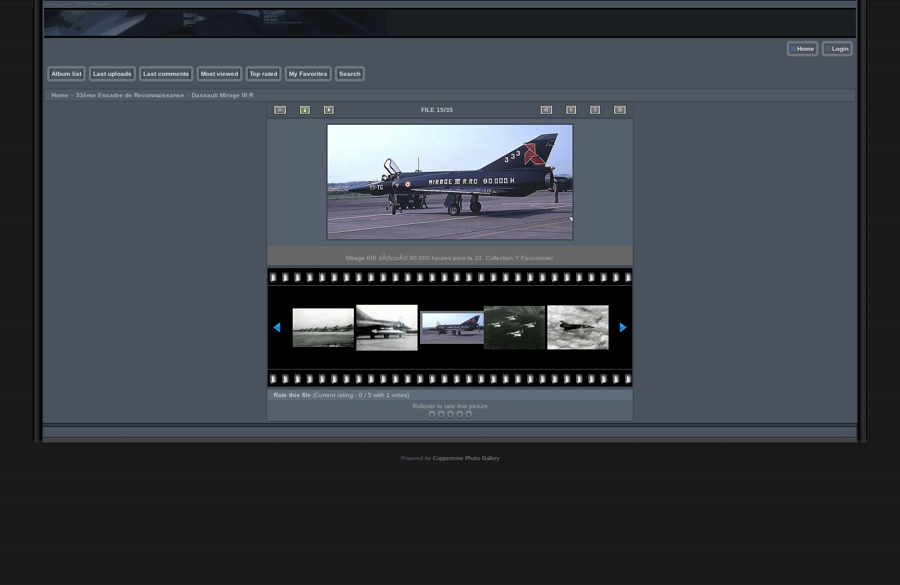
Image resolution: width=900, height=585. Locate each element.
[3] (450, 414)
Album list (66, 73)
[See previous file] (571, 109)
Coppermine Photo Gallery (466, 458)
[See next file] (595, 109)
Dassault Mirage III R (222, 95)
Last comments (166, 73)
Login (840, 48)
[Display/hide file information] (305, 109)
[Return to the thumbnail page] (280, 109)
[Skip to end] (619, 109)
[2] (441, 414)
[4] (459, 414)
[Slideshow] (328, 109)
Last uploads (112, 73)
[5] (468, 414)
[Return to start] (546, 109)
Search (350, 73)
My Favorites (308, 73)
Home (805, 48)
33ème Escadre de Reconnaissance (130, 95)
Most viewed (219, 73)
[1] (432, 414)
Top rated (263, 73)
